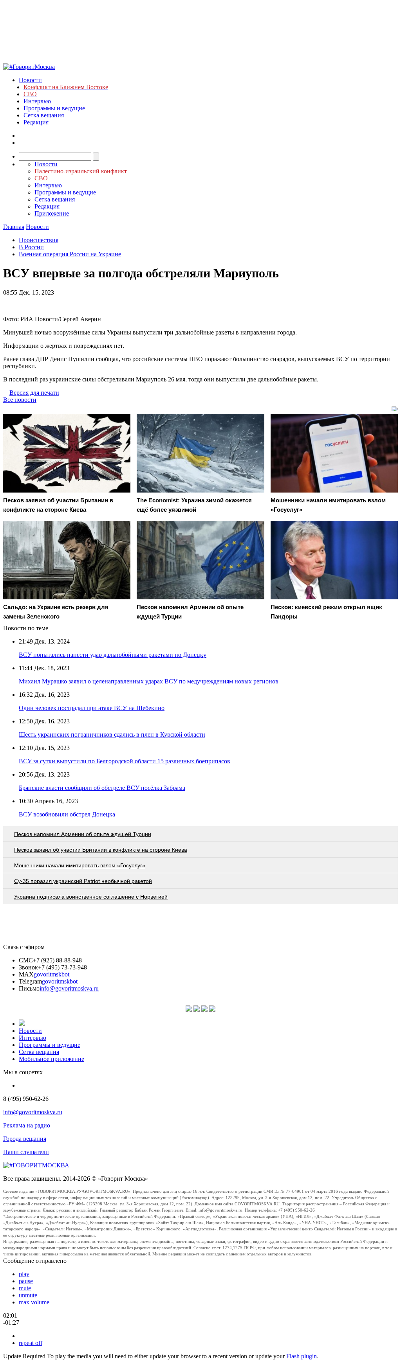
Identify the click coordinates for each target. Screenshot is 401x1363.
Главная (13, 226)
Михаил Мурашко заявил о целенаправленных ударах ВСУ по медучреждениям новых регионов (148, 681)
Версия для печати (34, 392)
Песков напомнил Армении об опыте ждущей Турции (82, 834)
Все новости (19, 399)
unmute (28, 1295)
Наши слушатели (26, 1152)
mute (25, 1288)
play (24, 1274)
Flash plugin (301, 1356)
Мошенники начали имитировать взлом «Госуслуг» (79, 865)
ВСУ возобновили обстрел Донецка (67, 814)
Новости (30, 80)
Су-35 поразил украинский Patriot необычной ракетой (83, 881)
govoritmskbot (51, 974)
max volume (34, 1302)
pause (26, 1281)
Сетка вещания (43, 115)
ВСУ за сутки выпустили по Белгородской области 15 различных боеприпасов (124, 761)
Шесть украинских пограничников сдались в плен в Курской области (112, 734)
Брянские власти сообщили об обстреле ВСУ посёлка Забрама (102, 787)
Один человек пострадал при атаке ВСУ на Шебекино (91, 708)
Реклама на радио (26, 1125)
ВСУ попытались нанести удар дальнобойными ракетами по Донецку (112, 654)
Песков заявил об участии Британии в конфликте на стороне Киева (100, 850)
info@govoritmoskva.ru (69, 988)
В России (31, 247)
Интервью (37, 101)
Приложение (51, 213)
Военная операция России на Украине (70, 254)
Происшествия (38, 240)
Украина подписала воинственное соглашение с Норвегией (91, 897)
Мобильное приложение (51, 1059)
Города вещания (24, 1138)
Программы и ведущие (54, 108)
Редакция (36, 122)
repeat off (30, 1343)
